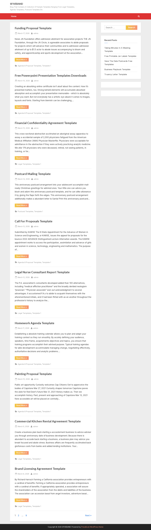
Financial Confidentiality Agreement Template (46, 123)
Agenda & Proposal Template (29, 66)
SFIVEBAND (16, 3)
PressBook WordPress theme (92, 527)
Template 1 (46, 66)
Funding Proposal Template (33, 28)
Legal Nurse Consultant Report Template (42, 272)
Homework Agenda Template (34, 323)
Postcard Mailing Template (33, 174)
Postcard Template (25, 211)
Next (87, 515)
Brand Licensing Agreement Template (40, 468)
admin (36, 33)
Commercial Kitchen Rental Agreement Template (48, 421)
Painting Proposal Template (33, 374)
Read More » (22, 60)
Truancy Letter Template (115, 74)
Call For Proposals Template (33, 221)
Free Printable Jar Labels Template (120, 56)
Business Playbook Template (117, 69)
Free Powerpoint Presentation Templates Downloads (50, 75)
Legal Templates (24, 164)
